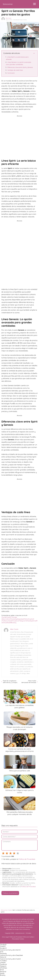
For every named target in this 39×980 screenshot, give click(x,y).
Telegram (22, 621)
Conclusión (11, 73)
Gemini (5, 619)
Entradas (28, 933)
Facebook (16, 621)
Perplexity (14, 619)
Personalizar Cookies (18, 939)
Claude (3, 617)
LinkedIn (10, 621)
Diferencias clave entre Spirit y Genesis (20, 67)
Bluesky (13, 622)
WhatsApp (29, 621)
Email (34, 621)
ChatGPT (9, 617)
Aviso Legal (5, 937)
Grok (9, 619)
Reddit (9, 622)
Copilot (30, 619)
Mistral (26, 619)
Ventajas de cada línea (15, 70)
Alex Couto (8, 18)
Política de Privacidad (27, 859)
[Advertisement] (19, 136)
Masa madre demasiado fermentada (28, 681)
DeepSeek (20, 619)
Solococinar (8, 4)
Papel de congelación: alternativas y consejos (10, 681)
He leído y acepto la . (19, 859)
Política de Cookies (28, 937)
